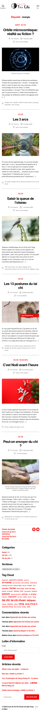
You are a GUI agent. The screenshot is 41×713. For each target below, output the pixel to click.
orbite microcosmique (25, 102)
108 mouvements (10, 267)
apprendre (26, 580)
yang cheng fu (31, 603)
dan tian (24, 585)
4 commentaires (22, 296)
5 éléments (8, 346)
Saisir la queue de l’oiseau (20, 200)
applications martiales (16, 580)
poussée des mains (16, 594)
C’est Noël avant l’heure (20, 364)
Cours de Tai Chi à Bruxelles (9, 537)
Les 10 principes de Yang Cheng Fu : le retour (20, 678)
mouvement (8, 269)
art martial (7, 182)
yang (37, 269)
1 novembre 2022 (28, 207)
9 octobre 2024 (27, 124)
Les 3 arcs (20, 119)
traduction (10, 604)
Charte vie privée (8, 529)
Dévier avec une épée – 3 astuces (15, 669)
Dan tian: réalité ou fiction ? (13, 673)
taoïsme (4, 604)
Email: (4, 646)
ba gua (21, 346)
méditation (34, 591)
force (34, 585)
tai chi (33, 182)
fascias (29, 585)
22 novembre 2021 (27, 370)
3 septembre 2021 (27, 450)
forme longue (20, 588)
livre (11, 102)
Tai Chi (23, 25)
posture (23, 182)
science (30, 597)
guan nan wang (30, 588)
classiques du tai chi (29, 346)
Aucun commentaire (22, 42)
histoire (4, 591)
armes (6, 427)
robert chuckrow (30, 517)
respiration (8, 105)
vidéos (16, 604)
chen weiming (25, 583)
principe (28, 182)
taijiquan (32, 269)
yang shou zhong (7, 607)
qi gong (36, 102)
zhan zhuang (15, 105)
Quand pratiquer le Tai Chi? (24, 630)
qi (32, 102)
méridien (15, 102)
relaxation (4, 597)
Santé (17, 25)
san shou (20, 597)
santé (25, 597)
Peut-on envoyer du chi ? (20, 443)
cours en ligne (17, 585)
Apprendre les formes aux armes (23, 617)
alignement (5, 580)
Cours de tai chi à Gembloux (8, 533)
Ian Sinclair (13, 348)
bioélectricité (8, 517)
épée (28, 607)
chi (13, 517)
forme (18, 182)
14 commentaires (22, 453)
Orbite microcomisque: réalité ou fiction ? (20, 31)
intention (16, 591)
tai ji (16, 519)
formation (17, 427)
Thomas (16, 39)
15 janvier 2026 (27, 39)
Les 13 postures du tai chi (20, 285)
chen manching (16, 583)
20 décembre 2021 (27, 292)
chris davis (33, 583)
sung (34, 597)
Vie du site (23, 360)
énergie (7, 102)
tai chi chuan (25, 269)
